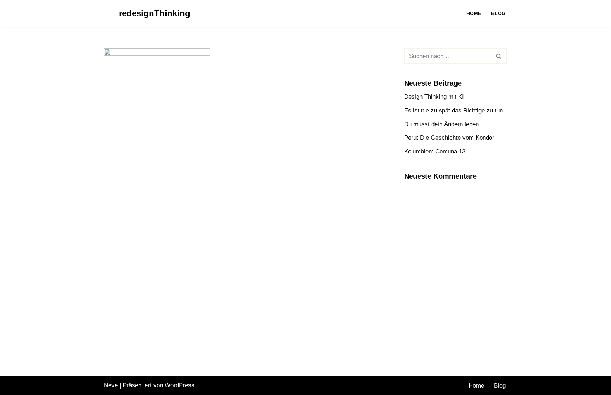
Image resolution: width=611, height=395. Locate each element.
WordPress (179, 385)
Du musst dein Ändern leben (441, 124)
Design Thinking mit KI (434, 96)
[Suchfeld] (499, 56)
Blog (498, 13)
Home (473, 13)
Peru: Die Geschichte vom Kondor (449, 137)
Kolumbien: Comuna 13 (434, 151)
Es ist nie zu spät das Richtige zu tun (453, 110)
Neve (111, 385)
